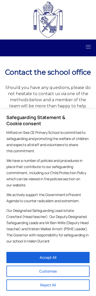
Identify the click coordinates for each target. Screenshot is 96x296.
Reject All (48, 284)
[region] (48, 202)
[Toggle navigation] (88, 47)
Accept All (48, 257)
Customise (48, 271)
